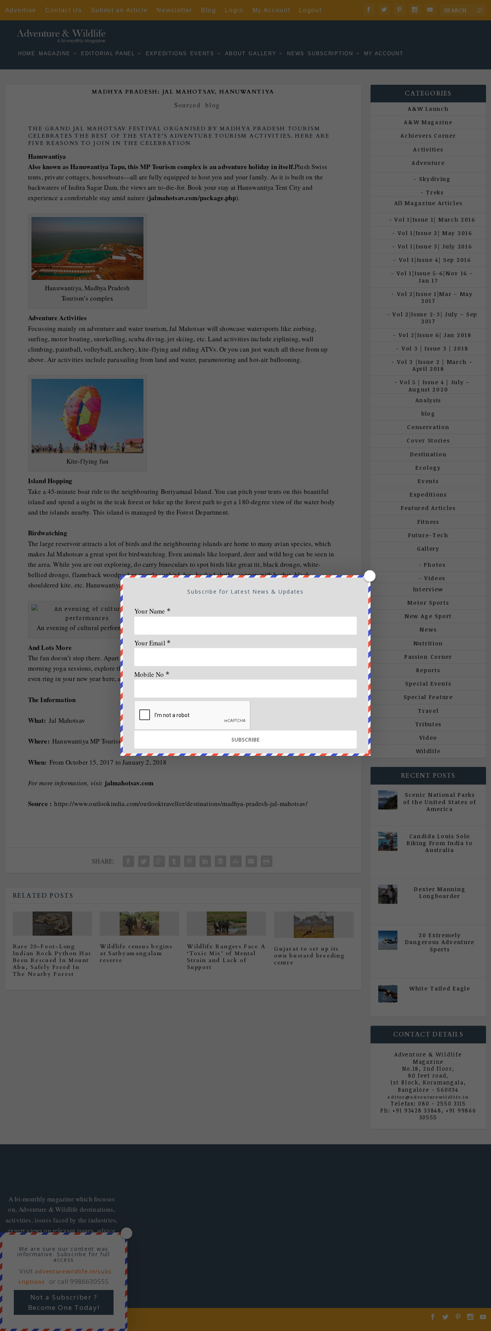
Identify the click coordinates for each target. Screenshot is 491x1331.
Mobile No (151, 674)
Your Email (152, 642)
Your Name (152, 611)
